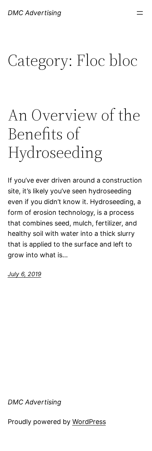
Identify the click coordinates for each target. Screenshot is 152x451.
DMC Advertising (34, 13)
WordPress (89, 421)
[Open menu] (139, 13)
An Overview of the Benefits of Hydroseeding (74, 134)
